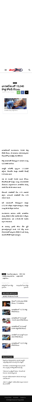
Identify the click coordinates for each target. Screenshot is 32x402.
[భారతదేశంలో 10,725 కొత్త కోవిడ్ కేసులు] (6, 312)
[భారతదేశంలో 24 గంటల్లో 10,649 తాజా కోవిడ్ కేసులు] (6, 320)
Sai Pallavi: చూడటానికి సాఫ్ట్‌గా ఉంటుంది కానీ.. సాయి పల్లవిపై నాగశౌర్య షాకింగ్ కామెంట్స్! (14, 366)
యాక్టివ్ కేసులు (5, 278)
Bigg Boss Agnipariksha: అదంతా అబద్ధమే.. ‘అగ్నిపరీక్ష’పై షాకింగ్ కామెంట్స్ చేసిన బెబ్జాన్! (14, 361)
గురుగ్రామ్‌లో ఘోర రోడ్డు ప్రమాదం (22, 286)
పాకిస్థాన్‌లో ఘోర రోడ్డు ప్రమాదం (7, 286)
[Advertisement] (16, 17)
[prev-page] (3, 352)
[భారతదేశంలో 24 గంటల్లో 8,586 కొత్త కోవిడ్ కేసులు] (6, 329)
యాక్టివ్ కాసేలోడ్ (19, 276)
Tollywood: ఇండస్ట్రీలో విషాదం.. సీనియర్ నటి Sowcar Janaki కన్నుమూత (14, 372)
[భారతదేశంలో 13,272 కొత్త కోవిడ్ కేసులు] (6, 346)
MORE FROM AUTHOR (10, 296)
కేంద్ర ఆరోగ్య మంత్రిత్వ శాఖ (12, 274)
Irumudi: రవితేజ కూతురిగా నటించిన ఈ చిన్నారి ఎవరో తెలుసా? (14, 377)
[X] (26, 92)
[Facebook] (22, 92)
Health (15, 83)
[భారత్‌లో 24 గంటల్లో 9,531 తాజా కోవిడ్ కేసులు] (6, 337)
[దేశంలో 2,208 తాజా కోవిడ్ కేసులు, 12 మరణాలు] (6, 304)
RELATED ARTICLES (10, 294)
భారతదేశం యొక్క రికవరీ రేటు (8, 276)
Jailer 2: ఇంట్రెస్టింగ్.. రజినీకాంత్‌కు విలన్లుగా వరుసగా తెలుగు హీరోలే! (15, 383)
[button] (5, 70)
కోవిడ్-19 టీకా (22, 274)
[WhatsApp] (18, 92)
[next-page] (6, 352)
